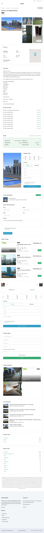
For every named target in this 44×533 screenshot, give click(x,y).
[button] (35, 54)
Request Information (7, 233)
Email (4, 212)
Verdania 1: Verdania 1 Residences (15, 424)
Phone (24, 207)
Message (4, 218)
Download (39, 110)
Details (39, 250)
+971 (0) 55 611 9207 (23, 199)
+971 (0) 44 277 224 (13, 199)
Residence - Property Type (8, 453)
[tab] (11, 289)
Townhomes (6, 469)
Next (37, 284)
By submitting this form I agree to (30, 183)
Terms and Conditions (21, 530)
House (5, 463)
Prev (7, 284)
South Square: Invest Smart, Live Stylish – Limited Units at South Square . (22, 409)
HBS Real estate (20, 263)
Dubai (3, 515)
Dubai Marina (4, 513)
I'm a (24, 212)
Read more (3, 507)
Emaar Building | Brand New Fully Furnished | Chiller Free (28, 244)
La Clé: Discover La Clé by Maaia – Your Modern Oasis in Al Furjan (21, 414)
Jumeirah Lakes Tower (6, 517)
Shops (5, 471)
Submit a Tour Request (32, 186)
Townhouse (6, 457)
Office (5, 467)
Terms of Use (7, 229)
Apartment (7, 8)
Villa (5, 455)
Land (5, 459)
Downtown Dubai (5, 521)
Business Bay (4, 519)
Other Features (22, 355)
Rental (3, 12)
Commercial (6, 461)
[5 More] (38, 34)
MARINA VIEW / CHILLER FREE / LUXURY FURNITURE (29, 257)
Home (4, 8)
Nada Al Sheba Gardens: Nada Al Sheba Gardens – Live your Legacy (21, 404)
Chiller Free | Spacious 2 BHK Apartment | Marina (27, 270)
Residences (6, 437)
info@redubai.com (27, 504)
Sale (5, 441)
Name (4, 207)
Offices (5, 465)
